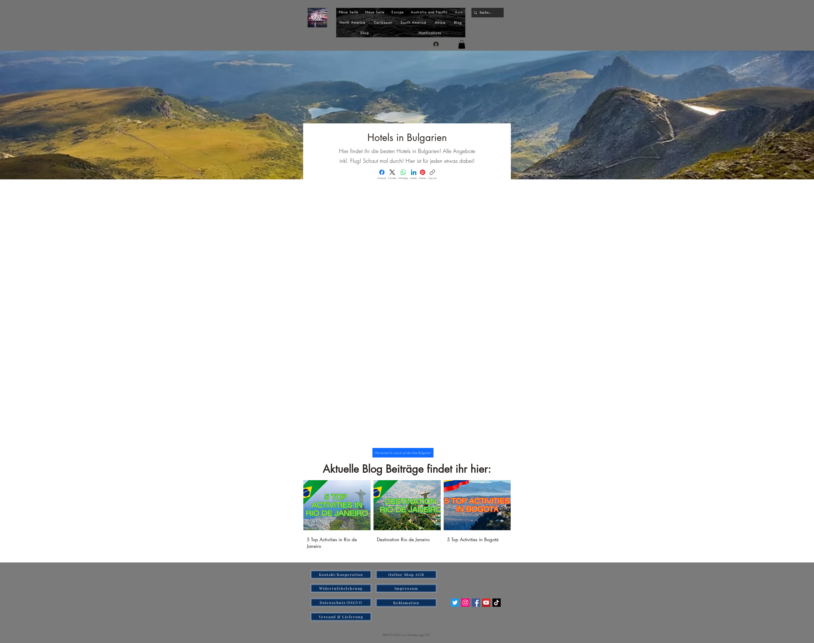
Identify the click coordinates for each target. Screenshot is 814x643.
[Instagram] (465, 602)
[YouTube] (486, 602)
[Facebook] (476, 602)
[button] (461, 44)
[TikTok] (496, 602)
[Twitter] (455, 602)
